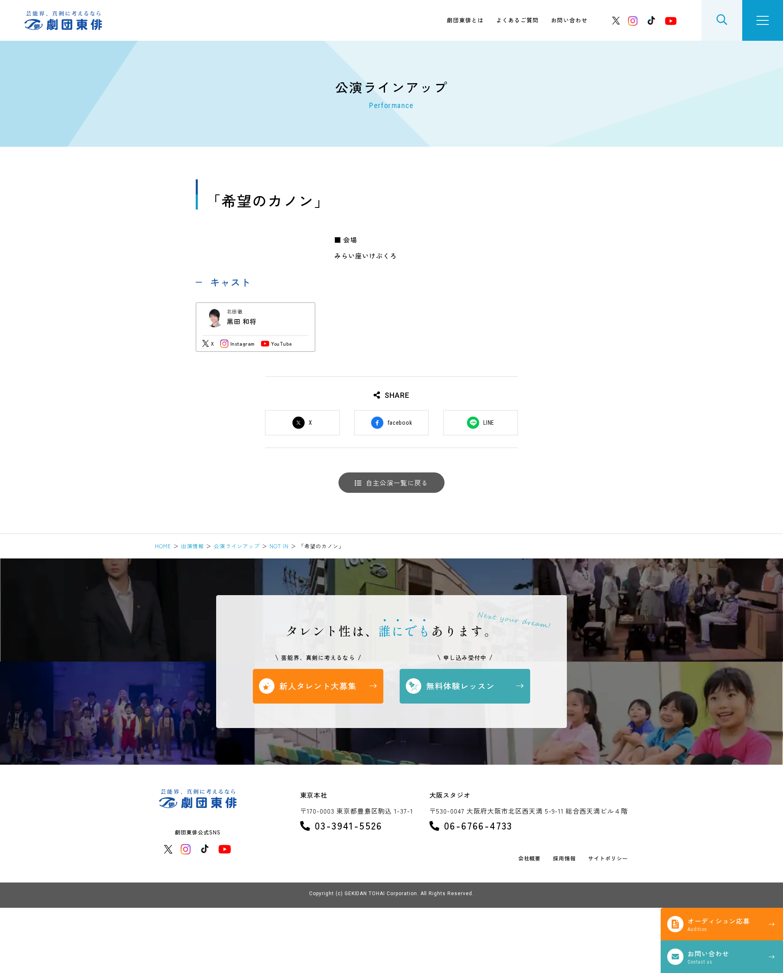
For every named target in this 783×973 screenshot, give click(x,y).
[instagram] (633, 20)
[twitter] (616, 20)
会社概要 (529, 858)
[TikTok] (651, 20)
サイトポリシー (608, 858)
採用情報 (564, 858)
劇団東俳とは (465, 20)
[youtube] (671, 20)
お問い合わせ (569, 20)
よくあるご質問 (517, 20)
